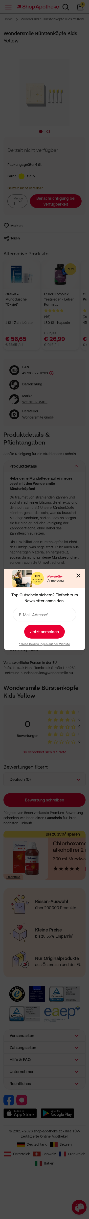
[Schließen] (78, 575)
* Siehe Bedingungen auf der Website (44, 644)
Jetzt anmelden (44, 631)
